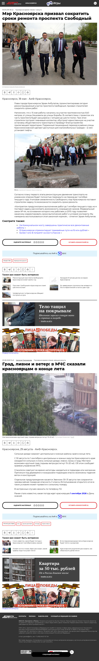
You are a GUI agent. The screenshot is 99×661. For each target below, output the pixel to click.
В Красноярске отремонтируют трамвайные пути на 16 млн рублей (53, 230)
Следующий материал (50, 654)
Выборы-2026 (43, 616)
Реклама (32, 616)
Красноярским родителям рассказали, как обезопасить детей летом (76, 550)
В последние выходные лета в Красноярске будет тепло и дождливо (76, 542)
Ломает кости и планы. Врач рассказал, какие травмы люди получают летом (30, 550)
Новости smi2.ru (10, 353)
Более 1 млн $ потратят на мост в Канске (39, 233)
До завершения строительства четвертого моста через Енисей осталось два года (76, 286)
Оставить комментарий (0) (78, 242)
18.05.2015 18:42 (7, 10)
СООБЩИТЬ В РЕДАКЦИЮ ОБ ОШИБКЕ (64, 616)
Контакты (22, 616)
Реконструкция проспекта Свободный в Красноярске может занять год (28, 279)
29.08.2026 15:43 (8, 360)
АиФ (72, 437)
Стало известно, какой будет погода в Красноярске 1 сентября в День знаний (27, 542)
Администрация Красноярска (13, 87)
